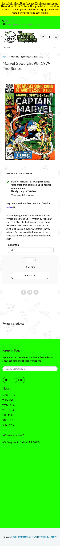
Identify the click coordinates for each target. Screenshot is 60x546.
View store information (22, 195)
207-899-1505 (12, 21)
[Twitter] (6, 380)
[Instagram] (21, 380)
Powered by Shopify (47, 536)
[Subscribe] (53, 368)
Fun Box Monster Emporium (24, 536)
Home (5, 57)
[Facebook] (14, 380)
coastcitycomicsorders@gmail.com (23, 24)
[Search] (55, 47)
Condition (13, 244)
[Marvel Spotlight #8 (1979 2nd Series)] (30, 122)
